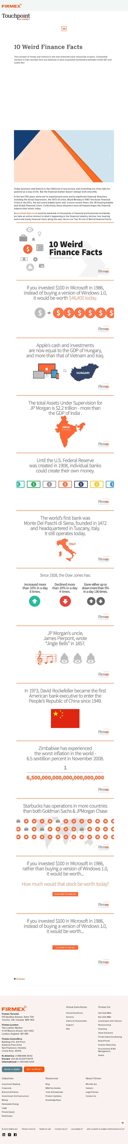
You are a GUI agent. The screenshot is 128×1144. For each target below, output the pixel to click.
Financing (102, 1029)
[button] (64, 28)
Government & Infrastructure (15, 1096)
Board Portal (104, 1041)
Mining (5, 1100)
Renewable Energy (10, 1104)
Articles (20, 979)
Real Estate (7, 1116)
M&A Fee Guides (53, 1088)
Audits (101, 1055)
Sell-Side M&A (104, 1013)
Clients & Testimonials (76, 1021)
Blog (48, 1084)
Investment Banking (11, 1084)
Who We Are (91, 1084)
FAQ (68, 1029)
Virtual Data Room (74, 1013)
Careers (89, 1088)
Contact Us (91, 1096)
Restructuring (104, 1025)
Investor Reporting (107, 1045)
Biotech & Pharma (10, 1092)
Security (70, 1017)
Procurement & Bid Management (107, 1050)
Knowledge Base (53, 1100)
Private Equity (8, 1112)
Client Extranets (105, 1033)
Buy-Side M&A (104, 1017)
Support (70, 1025)
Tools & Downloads (54, 1092)
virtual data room (28, 213)
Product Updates (54, 1096)
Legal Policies (92, 1092)
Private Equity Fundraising (110, 1037)
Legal (4, 1108)
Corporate (7, 1088)
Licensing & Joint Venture (110, 1021)
